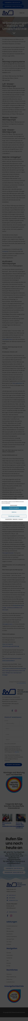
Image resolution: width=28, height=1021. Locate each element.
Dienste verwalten (13, 505)
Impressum (20, 519)
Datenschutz (15, 519)
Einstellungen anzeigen (14, 516)
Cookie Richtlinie (8, 519)
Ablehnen (14, 512)
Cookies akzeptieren (14, 508)
